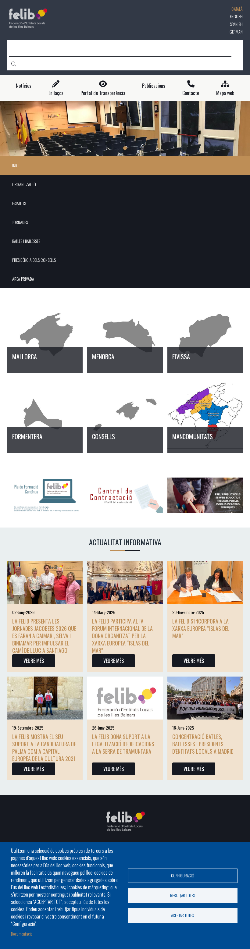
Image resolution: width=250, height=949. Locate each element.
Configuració (182, 876)
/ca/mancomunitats (205, 415)
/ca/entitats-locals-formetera (45, 415)
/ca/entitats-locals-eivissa (205, 335)
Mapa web (225, 93)
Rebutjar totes (182, 895)
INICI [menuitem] (16, 165)
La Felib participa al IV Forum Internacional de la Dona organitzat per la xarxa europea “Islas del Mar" (122, 635)
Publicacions (153, 86)
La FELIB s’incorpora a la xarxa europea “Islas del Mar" (201, 628)
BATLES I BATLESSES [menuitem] (26, 241)
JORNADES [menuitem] (20, 222)
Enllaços (55, 93)
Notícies (23, 86)
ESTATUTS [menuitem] (19, 203)
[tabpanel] (125, 128)
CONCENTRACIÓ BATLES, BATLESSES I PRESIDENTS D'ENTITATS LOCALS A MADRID (203, 744)
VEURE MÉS (33, 660)
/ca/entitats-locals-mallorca (45, 335)
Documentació (22, 933)
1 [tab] (125, 148)
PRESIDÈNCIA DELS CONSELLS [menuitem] (34, 260)
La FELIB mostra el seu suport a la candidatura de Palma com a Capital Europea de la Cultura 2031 (44, 747)
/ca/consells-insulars (124, 415)
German (236, 31)
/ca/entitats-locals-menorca (124, 335)
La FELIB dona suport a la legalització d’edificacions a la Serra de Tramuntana (123, 744)
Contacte (190, 93)
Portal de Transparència (102, 93)
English (236, 16)
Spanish (236, 24)
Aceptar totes (182, 915)
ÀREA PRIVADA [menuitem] (23, 278)
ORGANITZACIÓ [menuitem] (24, 184)
